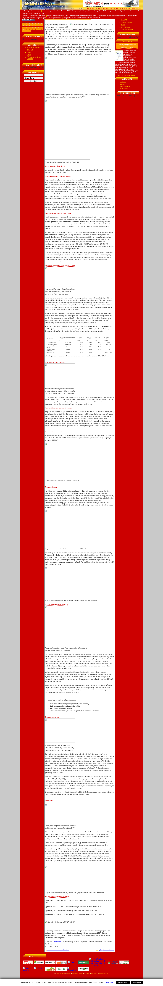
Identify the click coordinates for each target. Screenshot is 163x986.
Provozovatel (136, 8)
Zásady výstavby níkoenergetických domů (111, 16)
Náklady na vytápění (33, 47)
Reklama (127, 8)
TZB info (123, 82)
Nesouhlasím (123, 982)
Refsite (123, 25)
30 (26, 31)
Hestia (119, 8)
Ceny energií (76, 11)
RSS (100, 8)
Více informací (109, 982)
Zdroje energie (35, 11)
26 (35, 29)
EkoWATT (57, 942)
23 (26, 29)
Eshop (90, 11)
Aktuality (26, 11)
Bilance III (30, 50)
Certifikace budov (126, 22)
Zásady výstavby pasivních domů (57, 16)
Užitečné (57, 11)
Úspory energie (47, 11)
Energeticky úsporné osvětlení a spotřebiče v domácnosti (81, 18)
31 (29, 31)
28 (41, 29)
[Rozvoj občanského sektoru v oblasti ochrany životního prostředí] (83, 970)
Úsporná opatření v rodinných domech (49, 18)
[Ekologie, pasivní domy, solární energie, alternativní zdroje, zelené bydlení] (72, 970)
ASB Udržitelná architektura (125, 87)
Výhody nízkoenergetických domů (34, 16)
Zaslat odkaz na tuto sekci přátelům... (58, 950)
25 (32, 29)
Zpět (100, 950)
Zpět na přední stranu (107, 950)
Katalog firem (27, 13)
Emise (29, 55)
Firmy (84, 11)
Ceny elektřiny (125, 27)
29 (23, 31)
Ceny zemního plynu (127, 29)
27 (38, 29)
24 (29, 29)
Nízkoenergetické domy (110, 11)
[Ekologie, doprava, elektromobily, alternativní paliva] (39, 970)
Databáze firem (109, 8)
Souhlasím (137, 982)
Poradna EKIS (66, 11)
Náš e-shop (127, 41)
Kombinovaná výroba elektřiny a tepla (83, 16)
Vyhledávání (124, 11)
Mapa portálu (92, 8)
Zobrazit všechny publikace (126, 75)
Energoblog (97, 11)
